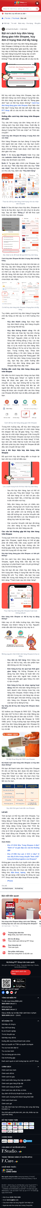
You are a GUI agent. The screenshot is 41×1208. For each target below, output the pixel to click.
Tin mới (13, 23)
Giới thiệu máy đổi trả (9, 1038)
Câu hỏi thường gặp (8, 1058)
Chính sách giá (7, 1103)
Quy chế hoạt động (8, 1027)
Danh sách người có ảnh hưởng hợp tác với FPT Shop (20, 1061)
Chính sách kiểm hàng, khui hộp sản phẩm (16, 1080)
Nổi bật (6, 23)
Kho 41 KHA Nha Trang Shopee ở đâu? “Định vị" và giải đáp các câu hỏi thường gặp (23, 847)
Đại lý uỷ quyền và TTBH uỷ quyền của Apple (17, 1044)
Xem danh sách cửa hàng (19, 972)
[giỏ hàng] (37, 3)
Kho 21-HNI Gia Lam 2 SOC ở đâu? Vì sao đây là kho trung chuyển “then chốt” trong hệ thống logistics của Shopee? (23, 856)
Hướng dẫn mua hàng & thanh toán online (16, 1041)
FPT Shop (5, 110)
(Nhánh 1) (9, 1003)
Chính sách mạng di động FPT (12, 1087)
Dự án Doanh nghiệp (9, 1031)
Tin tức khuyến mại (8, 1034)
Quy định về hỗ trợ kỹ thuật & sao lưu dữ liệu (17, 1093)
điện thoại (15, 872)
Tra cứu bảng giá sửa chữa (11, 1054)
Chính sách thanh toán (9, 1100)
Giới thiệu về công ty (9, 1024)
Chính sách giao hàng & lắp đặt (12, 1083)
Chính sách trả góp (8, 1077)
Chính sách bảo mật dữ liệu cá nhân (14, 1090)
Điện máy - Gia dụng (25, 23)
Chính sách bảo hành (9, 1070)
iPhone (10, 881)
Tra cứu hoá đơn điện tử (10, 1048)
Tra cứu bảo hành (8, 1051)
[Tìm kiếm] (37, 8)
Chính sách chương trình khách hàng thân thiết (17, 1097)
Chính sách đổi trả (8, 1073)
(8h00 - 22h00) (11, 1015)
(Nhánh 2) (9, 1009)
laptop (22, 872)
